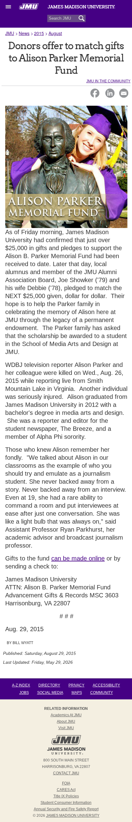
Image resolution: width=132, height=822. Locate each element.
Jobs (24, 692)
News (24, 33)
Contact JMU (66, 773)
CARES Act (66, 790)
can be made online (78, 558)
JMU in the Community (108, 81)
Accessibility (106, 685)
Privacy (76, 685)
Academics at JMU (66, 715)
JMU (9, 33)
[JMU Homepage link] (66, 754)
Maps (77, 692)
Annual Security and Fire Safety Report (66, 809)
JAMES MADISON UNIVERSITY (72, 815)
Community (101, 692)
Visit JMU (66, 728)
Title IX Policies (66, 796)
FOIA (66, 783)
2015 (39, 33)
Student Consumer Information (66, 802)
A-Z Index (21, 685)
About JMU (66, 721)
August (55, 33)
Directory (49, 685)
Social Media (50, 692)
